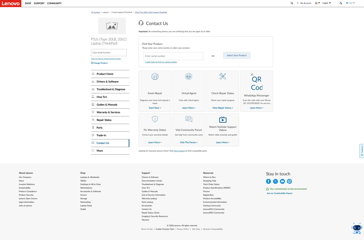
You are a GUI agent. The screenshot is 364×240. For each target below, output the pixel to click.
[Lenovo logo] (10, 3)
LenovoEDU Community (213, 209)
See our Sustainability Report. (280, 193)
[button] (292, 3)
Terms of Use (147, 229)
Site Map (196, 229)
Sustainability (24, 188)
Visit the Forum (188, 142)
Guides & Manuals (150, 192)
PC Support (95, 12)
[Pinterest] (289, 182)
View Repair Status (221, 108)
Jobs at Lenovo (25, 206)
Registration (208, 195)
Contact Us (147, 209)
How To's (146, 188)
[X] (275, 182)
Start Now (154, 108)
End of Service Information (154, 195)
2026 (171, 226)
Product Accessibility (212, 199)
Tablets (83, 181)
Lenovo (177, 226)
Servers (83, 195)
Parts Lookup (179, 151)
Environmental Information (215, 202)
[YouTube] (282, 182)
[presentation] (155, 91)
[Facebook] (268, 182)
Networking (85, 202)
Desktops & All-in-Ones (90, 184)
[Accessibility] (334, 3)
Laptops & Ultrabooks (89, 177)
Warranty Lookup (149, 199)
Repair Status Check (150, 213)
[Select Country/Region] (317, 3)
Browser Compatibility (213, 229)
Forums (206, 192)
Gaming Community (212, 206)
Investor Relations (27, 184)
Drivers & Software (150, 177)
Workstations (86, 188)
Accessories (147, 206)
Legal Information (26, 202)
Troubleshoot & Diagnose (153, 184)
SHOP (28, 3)
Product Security (26, 195)
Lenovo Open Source (28, 199)
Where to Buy (209, 177)
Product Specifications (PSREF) (216, 188)
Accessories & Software (90, 192)
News (21, 181)
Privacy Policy (183, 229)
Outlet (83, 209)
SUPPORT (39, 3)
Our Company (25, 177)
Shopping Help (209, 181)
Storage (83, 199)
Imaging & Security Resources (155, 216)
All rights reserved (189, 226)
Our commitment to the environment (288, 189)
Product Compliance (28, 192)
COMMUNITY (54, 3)
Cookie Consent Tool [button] (165, 229)
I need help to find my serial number (161, 62)
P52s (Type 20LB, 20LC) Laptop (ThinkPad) (151, 12)
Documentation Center (152, 181)
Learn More (188, 108)
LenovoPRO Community (213, 213)
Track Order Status (211, 184)
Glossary (145, 220)
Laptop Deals (86, 206)
